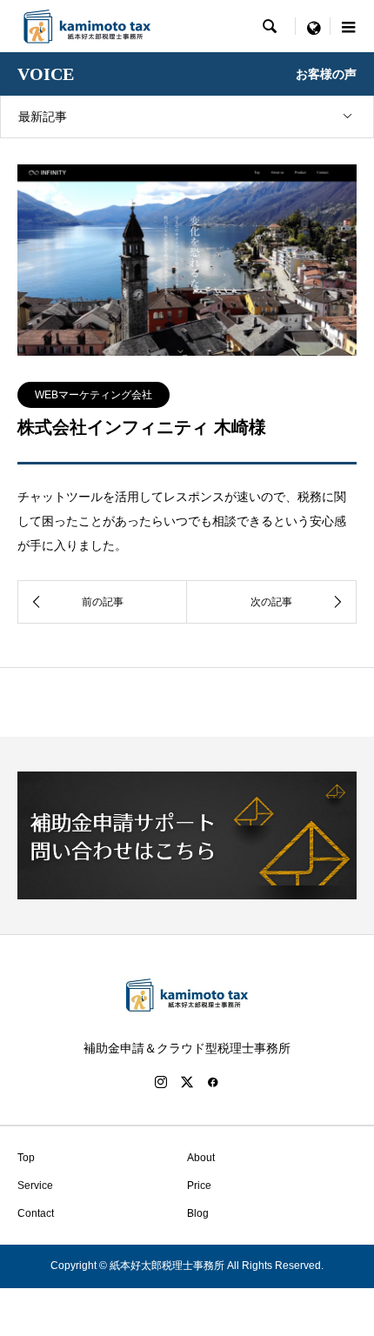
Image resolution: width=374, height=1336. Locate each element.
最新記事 (42, 117)
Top (26, 1158)
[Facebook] (213, 1082)
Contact (35, 1213)
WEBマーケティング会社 (93, 395)
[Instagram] (161, 1082)
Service (35, 1185)
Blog (203, 1213)
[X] (187, 1082)
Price (204, 1185)
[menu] (313, 26)
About (206, 1158)
